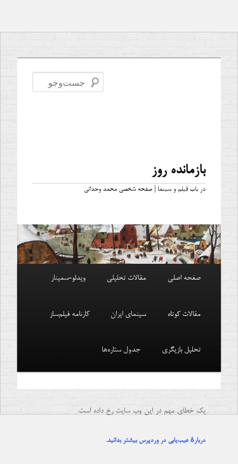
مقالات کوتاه (184, 314)
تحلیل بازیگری (181, 350)
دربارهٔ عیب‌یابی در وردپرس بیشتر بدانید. (156, 440)
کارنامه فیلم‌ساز (69, 314)
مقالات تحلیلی (126, 278)
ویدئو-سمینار (68, 278)
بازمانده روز (179, 170)
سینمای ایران (128, 314)
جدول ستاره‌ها (121, 350)
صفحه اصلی (184, 278)
